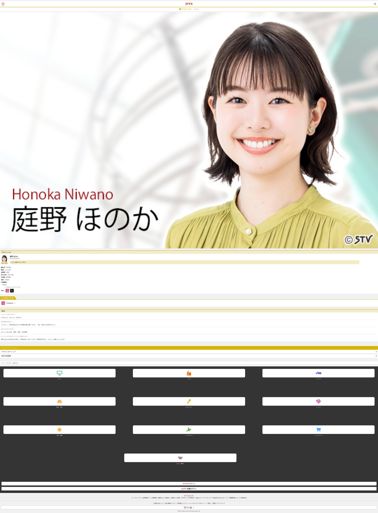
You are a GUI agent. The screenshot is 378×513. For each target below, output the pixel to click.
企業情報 (154, 498)
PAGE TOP (374, 499)
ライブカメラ (189, 435)
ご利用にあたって (158, 503)
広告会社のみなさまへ (219, 498)
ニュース (318, 379)
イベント (318, 407)
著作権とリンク (181, 503)
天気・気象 (59, 435)
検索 (375, 4)
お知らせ (198, 498)
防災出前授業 (6, 356)
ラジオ (189, 379)
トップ (2, 363)
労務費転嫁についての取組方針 (238, 498)
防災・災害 (59, 407)
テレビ (59, 379)
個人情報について (170, 503)
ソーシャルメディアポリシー (196, 503)
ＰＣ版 (189, 507)
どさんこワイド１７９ (13, 287)
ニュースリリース (136, 498)
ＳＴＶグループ (206, 498)
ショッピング (318, 435)
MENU (3, 4)
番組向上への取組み (164, 498)
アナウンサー (8, 363)
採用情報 (145, 498)
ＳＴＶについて (189, 496)
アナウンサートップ (8, 352)
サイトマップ (221, 503)
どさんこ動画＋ (180, 463)
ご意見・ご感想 (211, 503)
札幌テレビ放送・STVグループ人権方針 (182, 498)
